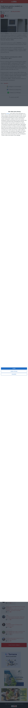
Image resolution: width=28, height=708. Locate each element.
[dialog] (14, 354)
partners (8, 113)
